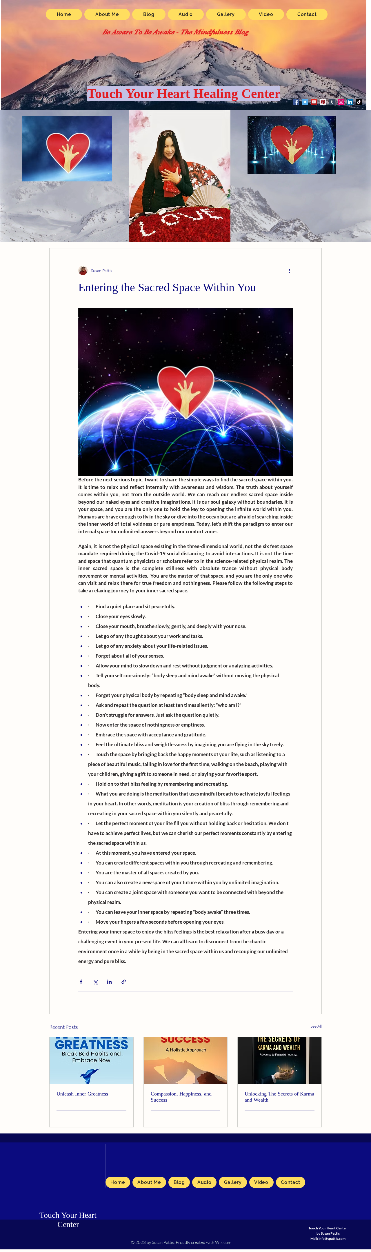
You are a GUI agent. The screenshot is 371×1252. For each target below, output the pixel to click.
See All (316, 1026)
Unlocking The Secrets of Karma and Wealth (279, 1097)
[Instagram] (341, 102)
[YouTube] (314, 102)
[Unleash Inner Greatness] (91, 1060)
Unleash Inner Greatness (82, 1094)
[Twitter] (305, 102)
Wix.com (223, 1242)
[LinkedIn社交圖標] (350, 102)
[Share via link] (123, 982)
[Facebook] (296, 102)
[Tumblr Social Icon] (332, 102)
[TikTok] (359, 102)
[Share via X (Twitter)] (95, 982)
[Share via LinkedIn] (109, 982)
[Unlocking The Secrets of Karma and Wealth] (279, 1060)
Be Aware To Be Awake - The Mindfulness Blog (175, 32)
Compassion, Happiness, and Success (181, 1097)
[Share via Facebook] (81, 982)
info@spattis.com (332, 1238)
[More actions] (289, 270)
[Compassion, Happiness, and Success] (186, 1060)
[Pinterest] (323, 102)
